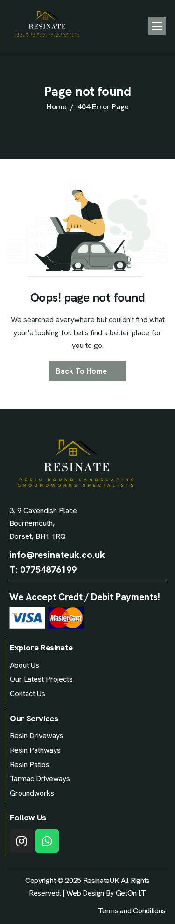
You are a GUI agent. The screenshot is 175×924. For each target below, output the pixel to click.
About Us (24, 665)
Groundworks (32, 793)
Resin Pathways (35, 750)
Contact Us (27, 693)
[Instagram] (21, 841)
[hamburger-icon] (157, 26)
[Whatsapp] (47, 841)
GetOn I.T (131, 893)
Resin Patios (29, 764)
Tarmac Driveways (40, 778)
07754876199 (48, 570)
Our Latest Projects (41, 679)
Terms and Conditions (132, 911)
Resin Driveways (36, 736)
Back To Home (81, 371)
